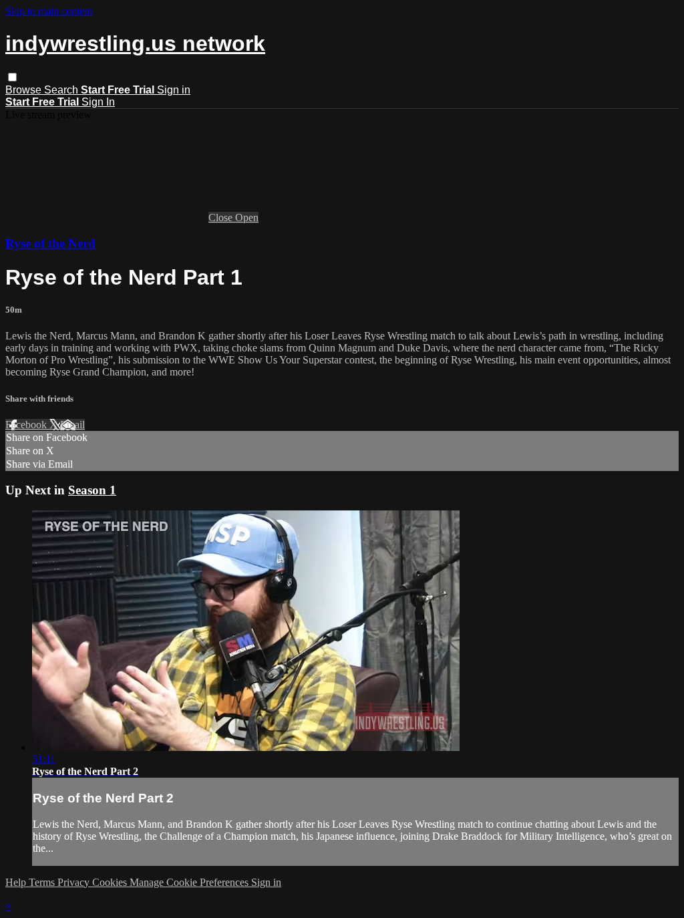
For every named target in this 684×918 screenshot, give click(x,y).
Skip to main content (48, 11)
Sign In (98, 102)
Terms (43, 882)
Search (62, 90)
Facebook (27, 424)
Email (72, 424)
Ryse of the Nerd (50, 244)
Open (247, 217)
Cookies (111, 882)
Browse (24, 90)
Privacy (74, 882)
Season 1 (92, 490)
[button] (12, 77)
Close (221, 217)
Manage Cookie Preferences (190, 882)
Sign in (173, 90)
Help (17, 882)
